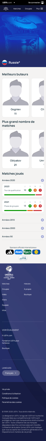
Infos (4, 310)
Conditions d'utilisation (11, 393)
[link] (17, 8)
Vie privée (6, 389)
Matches (5, 283)
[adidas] (10, 251)
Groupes (5, 289)
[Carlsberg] (27, 251)
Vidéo (4, 294)
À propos (27, 289)
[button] (39, 8)
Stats (4, 299)
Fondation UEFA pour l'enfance (10, 341)
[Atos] (18, 251)
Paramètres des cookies (12, 402)
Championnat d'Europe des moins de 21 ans (6, 8)
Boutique (27, 294)
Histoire (27, 283)
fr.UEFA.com (7, 335)
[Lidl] (36, 251)
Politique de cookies (10, 398)
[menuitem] (17, 8)
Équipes (5, 305)
